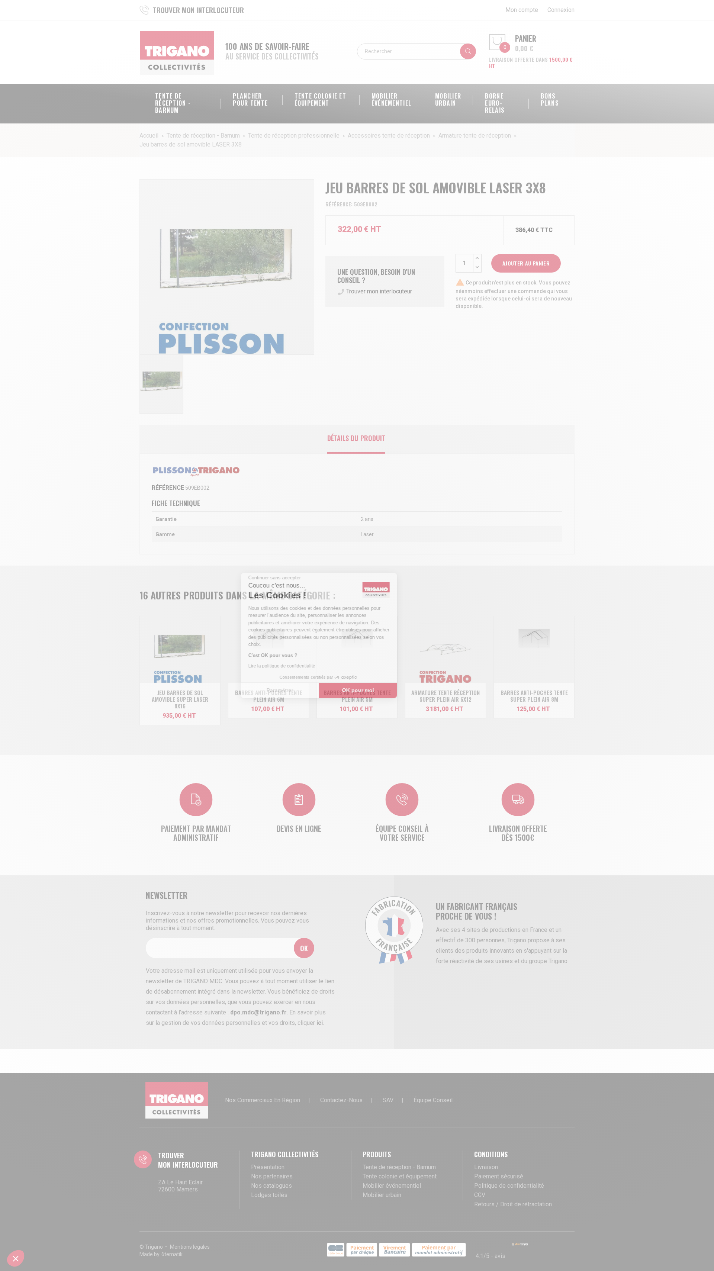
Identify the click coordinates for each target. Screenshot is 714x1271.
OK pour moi (396, 690)
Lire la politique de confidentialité (319, 666)
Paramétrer (318, 690)
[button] (16, 1258)
